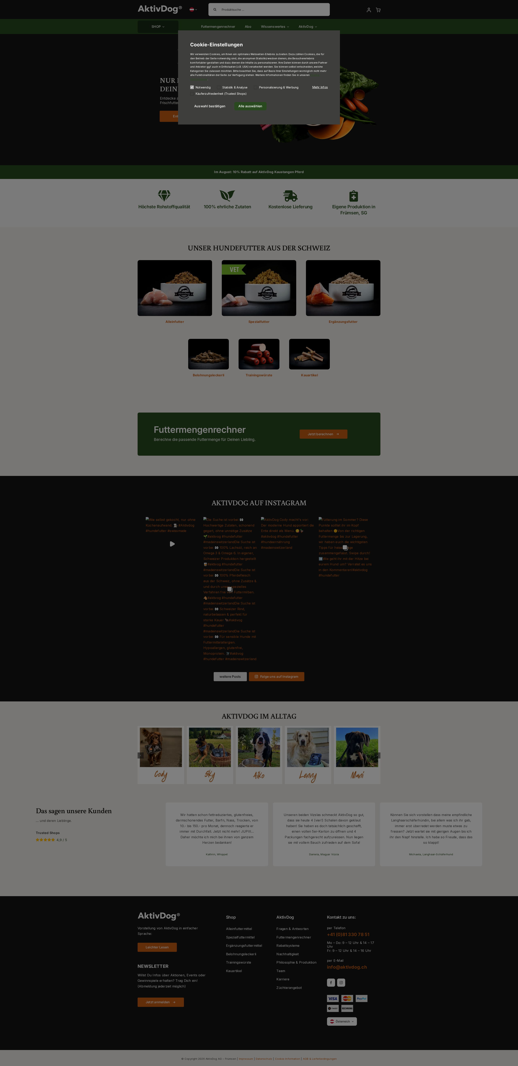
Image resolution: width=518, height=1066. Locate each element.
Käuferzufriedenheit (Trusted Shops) (221, 93)
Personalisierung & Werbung (278, 87)
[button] (320, 87)
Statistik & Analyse (234, 87)
